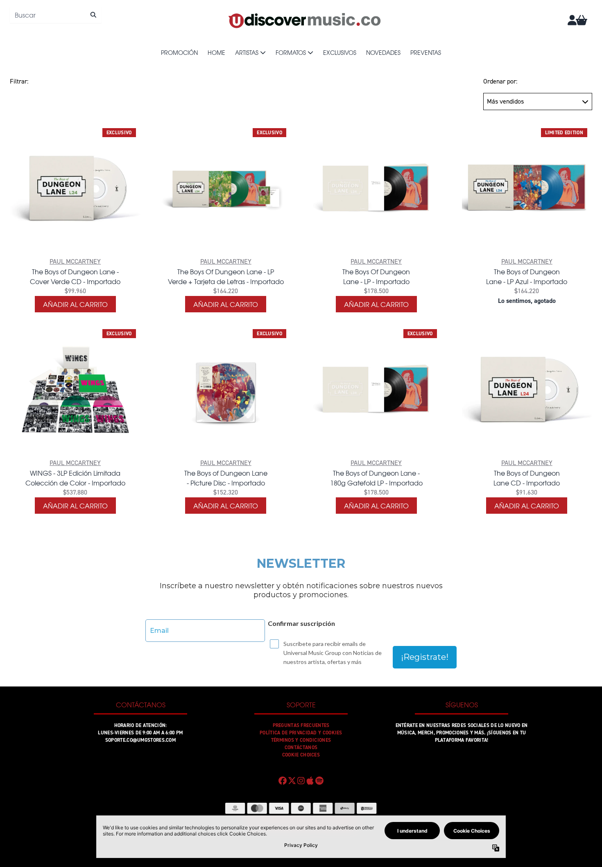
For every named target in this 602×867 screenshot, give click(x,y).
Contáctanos (301, 747)
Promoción (179, 52)
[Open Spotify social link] (319, 781)
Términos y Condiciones (301, 740)
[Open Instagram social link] (301, 781)
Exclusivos (339, 52)
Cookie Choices (301, 755)
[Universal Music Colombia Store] (304, 20)
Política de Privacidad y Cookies (301, 732)
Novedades (383, 52)
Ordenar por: (500, 81)
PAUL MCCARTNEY (75, 261)
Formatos (291, 52)
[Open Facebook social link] (282, 781)
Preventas (425, 52)
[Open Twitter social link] (291, 781)
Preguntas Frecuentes (301, 725)
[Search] (93, 15)
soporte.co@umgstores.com (140, 740)
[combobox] (56, 15)
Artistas (246, 52)
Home (216, 52)
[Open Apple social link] (310, 781)
